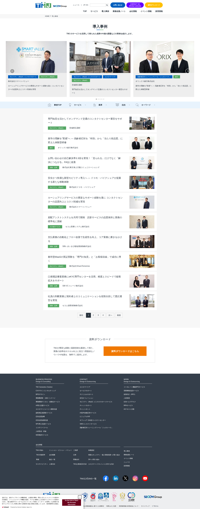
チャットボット (85, 409)
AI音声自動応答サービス (88, 413)
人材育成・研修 (41, 431)
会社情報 (133, 11)
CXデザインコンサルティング (46, 391)
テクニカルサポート (86, 394)
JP (84, 5)
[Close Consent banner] (80, 497)
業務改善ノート (119, 11)
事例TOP (58, 105)
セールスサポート (86, 391)
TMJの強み (39, 450)
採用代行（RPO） (130, 394)
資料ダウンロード (154, 5)
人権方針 (52, 464)
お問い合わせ (117, 5)
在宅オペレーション (86, 398)
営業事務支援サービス (131, 391)
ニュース (76, 5)
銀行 (176, 77)
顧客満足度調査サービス (44, 413)
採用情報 (159, 11)
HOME (47, 16)
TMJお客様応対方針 (80, 464)
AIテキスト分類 (129, 409)
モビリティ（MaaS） (48, 77)
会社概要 (52, 455)
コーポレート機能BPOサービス (134, 387)
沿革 (74, 455)
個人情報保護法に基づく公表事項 (93, 506)
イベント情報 (146, 11)
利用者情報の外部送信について (128, 506)
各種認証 (91, 450)
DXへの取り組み (93, 459)
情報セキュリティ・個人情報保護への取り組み (104, 455)
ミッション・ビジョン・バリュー (60, 450)
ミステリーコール (42, 427)
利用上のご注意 (111, 506)
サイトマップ (145, 506)
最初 (81, 315)
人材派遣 (127, 398)
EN (87, 5)
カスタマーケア (110, 77)
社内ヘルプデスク (130, 402)
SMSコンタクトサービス (88, 424)
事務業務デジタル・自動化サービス (48, 402)
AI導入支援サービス (42, 405)
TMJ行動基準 (40, 455)
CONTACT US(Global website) (135, 5)
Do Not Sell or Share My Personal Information (71, 502)
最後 (119, 315)
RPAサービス (128, 405)
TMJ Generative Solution (44, 387)
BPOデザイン (40, 394)
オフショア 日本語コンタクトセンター (93, 420)
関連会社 (76, 459)
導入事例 (105, 11)
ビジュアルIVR (85, 416)
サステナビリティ (42, 464)
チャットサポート (86, 405)
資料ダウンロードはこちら (125, 351)
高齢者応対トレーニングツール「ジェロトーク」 (153, 77)
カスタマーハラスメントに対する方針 (101, 464)
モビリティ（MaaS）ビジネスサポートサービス (96, 402)
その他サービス (55, 227)
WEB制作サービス (42, 435)
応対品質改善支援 (42, 420)
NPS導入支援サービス (43, 424)
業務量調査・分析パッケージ (45, 398)
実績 (37, 459)
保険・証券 (53, 167)
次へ (110, 315)
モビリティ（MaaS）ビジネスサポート (23, 77)
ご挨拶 (75, 450)
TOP (85, 11)
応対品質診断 (40, 416)
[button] (96, 99)
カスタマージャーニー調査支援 (46, 409)
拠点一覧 (52, 459)
